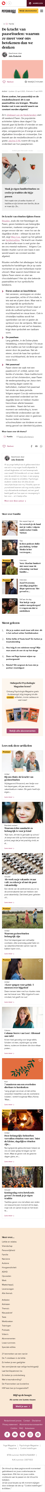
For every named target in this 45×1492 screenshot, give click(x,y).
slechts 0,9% (14, 140)
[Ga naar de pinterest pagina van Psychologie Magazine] (38, 1434)
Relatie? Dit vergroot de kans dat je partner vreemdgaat (22, 666)
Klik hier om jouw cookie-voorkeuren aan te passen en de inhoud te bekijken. (20, 1477)
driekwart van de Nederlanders (21, 115)
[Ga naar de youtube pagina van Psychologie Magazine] (22, 1434)
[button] (36, 3)
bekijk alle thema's (26, 437)
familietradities (13, 240)
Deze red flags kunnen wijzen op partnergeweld (21, 657)
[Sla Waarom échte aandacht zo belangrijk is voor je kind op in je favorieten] (40, 804)
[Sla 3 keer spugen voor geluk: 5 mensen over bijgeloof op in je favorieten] (40, 960)
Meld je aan (21, 1406)
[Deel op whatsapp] (41, 446)
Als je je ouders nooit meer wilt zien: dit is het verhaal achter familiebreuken (24, 631)
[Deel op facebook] (31, 446)
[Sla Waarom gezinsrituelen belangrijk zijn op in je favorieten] (40, 909)
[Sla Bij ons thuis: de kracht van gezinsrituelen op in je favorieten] (40, 752)
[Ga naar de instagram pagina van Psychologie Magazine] (30, 1434)
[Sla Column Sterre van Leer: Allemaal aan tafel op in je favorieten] (40, 1009)
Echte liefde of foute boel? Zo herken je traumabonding (24, 640)
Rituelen (6, 221)
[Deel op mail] (36, 446)
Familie (11, 24)
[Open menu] (41, 10)
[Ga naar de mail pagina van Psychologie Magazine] (15, 1434)
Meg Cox (15, 237)
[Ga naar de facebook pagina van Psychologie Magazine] (7, 1434)
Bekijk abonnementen (28, 11)
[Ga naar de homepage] (9, 11)
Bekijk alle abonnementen (22, 731)
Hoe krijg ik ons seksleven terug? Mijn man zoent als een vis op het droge (23, 649)
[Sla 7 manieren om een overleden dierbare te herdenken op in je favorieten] (40, 1060)
